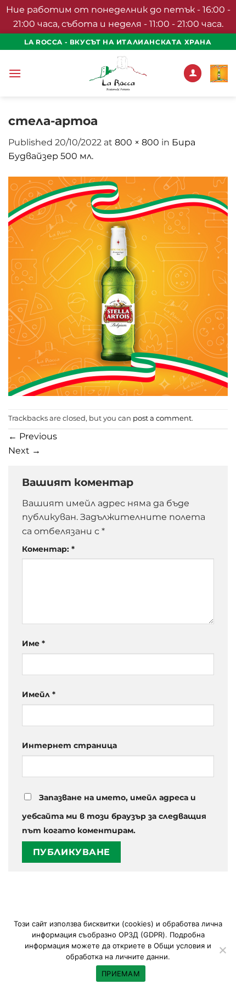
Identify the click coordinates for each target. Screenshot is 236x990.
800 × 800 (137, 142)
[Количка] (219, 73)
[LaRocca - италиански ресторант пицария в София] (118, 73)
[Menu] (14, 73)
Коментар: (48, 549)
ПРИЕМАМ (121, 973)
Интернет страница (69, 745)
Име (33, 643)
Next (24, 450)
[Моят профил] (192, 73)
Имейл (38, 694)
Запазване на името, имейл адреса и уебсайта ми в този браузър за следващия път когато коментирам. (114, 814)
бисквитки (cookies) (118, 923)
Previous (32, 436)
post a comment (162, 418)
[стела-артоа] (118, 285)
